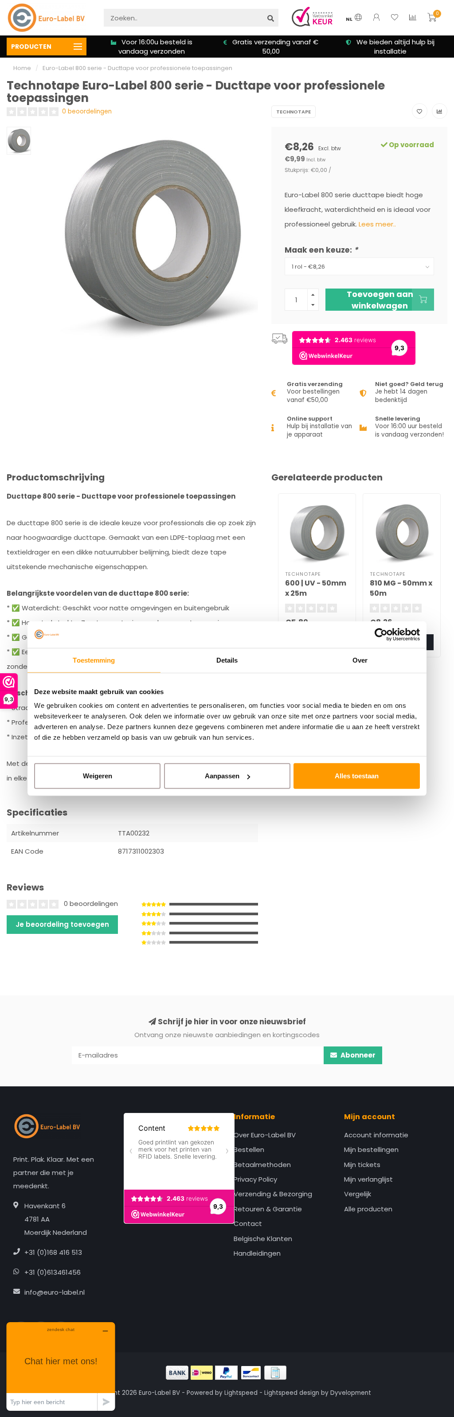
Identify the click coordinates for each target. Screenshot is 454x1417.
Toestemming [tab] (94, 660)
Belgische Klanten (263, 1238)
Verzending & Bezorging (273, 1193)
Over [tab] (360, 660)
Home (22, 68)
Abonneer (357, 1055)
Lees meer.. (377, 224)
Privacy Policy (255, 1179)
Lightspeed (241, 1393)
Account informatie (376, 1135)
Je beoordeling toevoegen (62, 924)
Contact (248, 1223)
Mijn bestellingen (371, 1149)
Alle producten (368, 1209)
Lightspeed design (291, 1393)
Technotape (293, 111)
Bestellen (249, 1149)
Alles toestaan (357, 776)
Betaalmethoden (262, 1164)
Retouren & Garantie (268, 1209)
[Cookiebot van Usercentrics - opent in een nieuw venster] (381, 634)
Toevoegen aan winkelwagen (380, 300)
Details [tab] (227, 660)
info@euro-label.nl (54, 1292)
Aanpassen (222, 776)
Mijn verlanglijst (368, 1179)
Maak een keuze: (321, 250)
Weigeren (97, 776)
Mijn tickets (362, 1164)
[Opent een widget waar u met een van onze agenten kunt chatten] (60, 1366)
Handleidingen (257, 1253)
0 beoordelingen (87, 111)
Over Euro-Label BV (265, 1135)
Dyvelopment (350, 1393)
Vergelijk (357, 1193)
